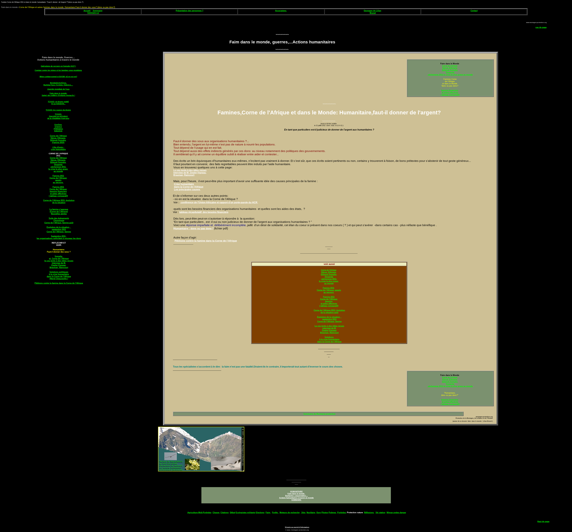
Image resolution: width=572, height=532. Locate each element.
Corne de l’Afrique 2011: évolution (58, 200)
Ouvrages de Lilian (372, 11)
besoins (328, 301)
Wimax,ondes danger (396, 512)
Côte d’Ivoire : (58, 147)
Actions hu (283, 498)
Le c (316, 326)
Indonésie (58, 131)
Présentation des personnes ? (189, 11)
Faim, (268, 512)
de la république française (58, 118)
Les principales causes (187, 189)
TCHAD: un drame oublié (58, 102)
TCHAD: (58, 114)
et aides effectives (58, 194)
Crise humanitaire (184, 184)
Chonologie (58, 220)
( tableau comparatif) (58, 196)
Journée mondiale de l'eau (58, 89)
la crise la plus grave (58, 169)
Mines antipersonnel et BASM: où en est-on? (58, 77)
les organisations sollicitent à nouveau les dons (59, 238)
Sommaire (97, 11)
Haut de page (543, 521)
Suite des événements (59, 218)
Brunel (373, 13)
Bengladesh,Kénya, (58, 83)
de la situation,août (329, 312)
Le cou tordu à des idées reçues (189, 170)
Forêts (275, 512)
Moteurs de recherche (290, 512)
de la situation (58, 202)
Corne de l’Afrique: (58, 178)
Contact (474, 11)
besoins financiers (58, 191)
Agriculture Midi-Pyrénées (199, 512)
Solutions (329, 337)
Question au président (58, 116)
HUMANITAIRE (296, 492)
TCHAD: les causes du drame (58, 110)
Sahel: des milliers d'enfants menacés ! (58, 95)
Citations (224, 512)
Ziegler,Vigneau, (58, 265)
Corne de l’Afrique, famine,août (58, 223)
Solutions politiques (58, 272)
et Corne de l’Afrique (59, 258)
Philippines (58, 129)
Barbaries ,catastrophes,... (296, 496)
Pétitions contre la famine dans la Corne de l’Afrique (59, 283)
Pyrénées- (341, 512)
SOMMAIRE (296, 500)
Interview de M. (59, 263)
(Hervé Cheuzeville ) (59, 279)
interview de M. (329, 328)
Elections (260, 512)
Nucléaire (311, 512)
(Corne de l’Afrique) (59, 211)
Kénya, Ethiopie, (58, 138)
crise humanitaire (58, 149)
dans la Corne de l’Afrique (59, 276)
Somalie (59, 256)
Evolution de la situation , (59, 227)
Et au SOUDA (57, 104)
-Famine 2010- (58, 142)
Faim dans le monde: (58, 93)
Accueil (87, 11)
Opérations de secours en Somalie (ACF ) (58, 66)
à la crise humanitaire (59, 274)
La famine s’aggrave (58, 209)
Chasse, (216, 512)
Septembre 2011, (59, 236)
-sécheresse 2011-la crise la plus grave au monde (450, 75)
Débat (232, 512)
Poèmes (333, 512)
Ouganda (58, 164)
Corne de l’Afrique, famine (59, 232)
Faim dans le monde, (296, 494)
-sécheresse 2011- (58, 167)
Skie (303, 512)
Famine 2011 (58, 176)
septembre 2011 (59, 229)
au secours (58, 182)
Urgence (58, 127)
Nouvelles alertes (59, 214)
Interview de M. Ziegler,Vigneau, (189, 173)
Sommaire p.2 (93, 13)
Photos (324, 512)
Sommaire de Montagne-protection (319, 414)
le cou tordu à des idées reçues (58, 261)
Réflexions (369, 512)
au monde (58, 171)
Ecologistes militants (245, 512)
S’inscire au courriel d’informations (297, 527)
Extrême (58, 125)
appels (58, 180)
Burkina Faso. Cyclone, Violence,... (58, 85)
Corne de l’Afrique (58, 136)
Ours (318, 512)
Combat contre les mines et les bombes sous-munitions (58, 70)
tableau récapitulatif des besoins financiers (203, 212)
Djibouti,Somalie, (58, 140)
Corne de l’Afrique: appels (329, 290)
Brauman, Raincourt (59, 267)
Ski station (380, 512)
